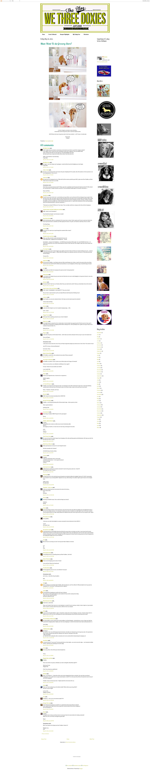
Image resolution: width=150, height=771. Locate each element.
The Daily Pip (46, 249)
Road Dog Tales (46, 218)
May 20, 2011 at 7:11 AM (48, 159)
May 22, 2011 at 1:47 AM (48, 616)
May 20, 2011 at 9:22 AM (48, 257)
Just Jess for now (47, 467)
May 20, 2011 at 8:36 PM (48, 464)
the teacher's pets (47, 529)
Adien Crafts (46, 169)
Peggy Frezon (46, 315)
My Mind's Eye (46, 148)
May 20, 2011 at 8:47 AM (48, 225)
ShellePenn (45, 195)
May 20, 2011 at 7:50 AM (48, 174)
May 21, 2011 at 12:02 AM (48, 495)
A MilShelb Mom (46, 628)
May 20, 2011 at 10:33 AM (48, 279)
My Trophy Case (76, 34)
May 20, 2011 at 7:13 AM (48, 167)
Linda (44, 590)
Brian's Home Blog (47, 353)
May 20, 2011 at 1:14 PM (48, 356)
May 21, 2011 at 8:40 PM (48, 580)
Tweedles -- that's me (47, 487)
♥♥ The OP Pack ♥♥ (47, 384)
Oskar (44, 373)
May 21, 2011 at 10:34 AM (48, 526)
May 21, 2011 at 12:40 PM (48, 550)
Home (43, 34)
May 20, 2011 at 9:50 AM (48, 271)
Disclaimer (86, 34)
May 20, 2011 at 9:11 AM (48, 233)
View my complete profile (102, 61)
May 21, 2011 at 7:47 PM (48, 571)
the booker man (46, 516)
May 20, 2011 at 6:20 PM (48, 418)
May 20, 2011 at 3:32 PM (48, 391)
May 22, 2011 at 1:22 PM (48, 645)
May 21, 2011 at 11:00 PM (48, 608)
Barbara (45, 282)
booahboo (45, 640)
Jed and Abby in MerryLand (49, 618)
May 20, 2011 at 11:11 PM (48, 484)
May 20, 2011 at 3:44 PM (48, 409)
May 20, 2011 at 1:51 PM (48, 371)
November (99, 332)
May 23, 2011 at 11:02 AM (48, 700)
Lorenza (45, 455)
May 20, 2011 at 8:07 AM (48, 192)
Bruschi (45, 394)
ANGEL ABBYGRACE (48, 420)
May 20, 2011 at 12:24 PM (48, 339)
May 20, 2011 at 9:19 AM (48, 246)
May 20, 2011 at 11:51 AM (48, 318)
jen (43, 268)
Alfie (44, 611)
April (98, 361)
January (98, 367)
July (98, 355)
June (98, 334)
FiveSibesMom (46, 567)
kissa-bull (45, 474)
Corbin (44, 228)
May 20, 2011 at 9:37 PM (48, 471)
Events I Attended (52, 34)
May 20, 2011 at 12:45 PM (48, 350)
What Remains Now (47, 600)
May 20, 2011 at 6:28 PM (48, 433)
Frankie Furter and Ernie (48, 236)
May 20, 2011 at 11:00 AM (48, 285)
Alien (44, 648)
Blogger (80, 768)
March (98, 363)
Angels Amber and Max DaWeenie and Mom (52, 209)
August (98, 353)
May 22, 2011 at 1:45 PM (48, 655)
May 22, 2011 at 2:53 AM (48, 626)
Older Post (92, 739)
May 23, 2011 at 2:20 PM (48, 709)
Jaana (44, 507)
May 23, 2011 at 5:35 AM (48, 694)
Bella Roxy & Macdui (47, 444)
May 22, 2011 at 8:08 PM (48, 671)
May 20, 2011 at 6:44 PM (48, 441)
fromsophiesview (47, 552)
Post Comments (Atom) (70, 742)
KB (43, 583)
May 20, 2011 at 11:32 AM (48, 312)
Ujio (44, 539)
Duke (44, 685)
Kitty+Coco (45, 321)
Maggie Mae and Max (47, 658)
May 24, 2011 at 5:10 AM (48, 731)
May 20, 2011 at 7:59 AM (48, 182)
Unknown (45, 177)
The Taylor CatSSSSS (48, 359)
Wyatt (44, 712)
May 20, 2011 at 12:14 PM (48, 330)
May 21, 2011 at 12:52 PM (48, 565)
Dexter (44, 497)
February (99, 342)
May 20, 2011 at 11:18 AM (48, 294)
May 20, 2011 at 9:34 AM (48, 265)
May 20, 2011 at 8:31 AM (48, 206)
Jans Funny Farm (47, 436)
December (99, 344)
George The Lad (46, 703)
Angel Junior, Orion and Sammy (50, 288)
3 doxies (105, 56)
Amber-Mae (45, 274)
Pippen (44, 332)
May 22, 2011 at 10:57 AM (48, 637)
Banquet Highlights (64, 34)
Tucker (44, 306)
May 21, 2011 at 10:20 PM (48, 598)
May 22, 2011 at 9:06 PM (48, 682)
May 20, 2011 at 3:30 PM (48, 381)
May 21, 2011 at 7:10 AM (48, 505)
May (98, 336)
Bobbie (44, 673)
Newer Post (43, 739)
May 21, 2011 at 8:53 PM (48, 587)
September (99, 351)
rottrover (45, 297)
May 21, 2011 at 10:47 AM (48, 537)
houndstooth (46, 412)
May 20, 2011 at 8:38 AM (48, 215)
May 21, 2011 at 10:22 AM (48, 514)
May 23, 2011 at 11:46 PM (48, 720)
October (98, 338)
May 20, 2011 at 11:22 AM (48, 303)
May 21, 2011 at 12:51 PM (48, 556)
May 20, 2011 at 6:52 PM (48, 452)
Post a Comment (45, 733)
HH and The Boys (47, 400)
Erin (44, 696)
